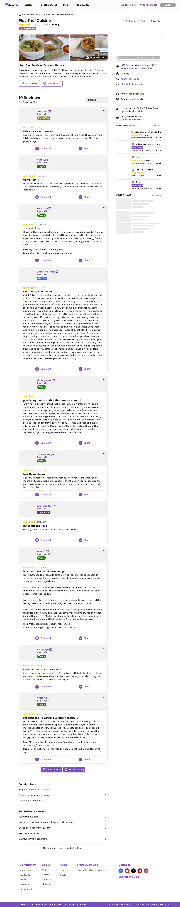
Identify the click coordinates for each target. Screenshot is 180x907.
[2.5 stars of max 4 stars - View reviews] (24, 24)
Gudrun (41, 551)
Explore (29, 4)
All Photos (97, 57)
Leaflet (120, 58)
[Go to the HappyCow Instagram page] (146, 870)
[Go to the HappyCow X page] (133, 870)
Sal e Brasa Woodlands (147, 144)
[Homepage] (12, 5)
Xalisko (139, 157)
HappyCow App (88, 865)
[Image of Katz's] (123, 185)
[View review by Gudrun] (29, 555)
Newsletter (25, 884)
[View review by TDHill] (29, 701)
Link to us (46, 879)
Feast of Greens (144, 169)
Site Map (46, 884)
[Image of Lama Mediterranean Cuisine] (123, 134)
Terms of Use (41, 904)
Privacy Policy (27, 904)
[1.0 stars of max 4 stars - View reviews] (137, 135)
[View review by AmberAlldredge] (29, 275)
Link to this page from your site (34, 827)
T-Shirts (64, 870)
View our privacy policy (31, 800)
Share (131, 21)
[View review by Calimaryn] (29, 653)
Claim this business (28, 816)
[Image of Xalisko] (123, 160)
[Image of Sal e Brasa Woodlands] (123, 147)
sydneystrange (45, 454)
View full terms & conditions (33, 838)
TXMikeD (42, 160)
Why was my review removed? (34, 789)
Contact (46, 874)
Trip (143, 21)
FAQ (44, 870)
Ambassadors (26, 870)
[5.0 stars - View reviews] (137, 173)
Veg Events (25, 875)
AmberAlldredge (46, 271)
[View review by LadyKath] (29, 211)
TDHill (35, 102)
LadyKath (42, 208)
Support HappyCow (77, 904)
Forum (23, 879)
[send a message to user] (50, 111)
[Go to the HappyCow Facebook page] (120, 870)
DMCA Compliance (58, 904)
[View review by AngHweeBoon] (29, 509)
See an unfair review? (30, 833)
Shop (65, 4)
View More (156, 125)
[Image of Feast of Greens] (123, 172)
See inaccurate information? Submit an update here (46, 822)
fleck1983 (42, 111)
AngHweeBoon (45, 505)
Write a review (137, 148)
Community (82, 4)
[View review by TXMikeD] (29, 163)
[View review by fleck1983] (29, 114)
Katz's (138, 182)
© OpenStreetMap (142, 58)
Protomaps (129, 58)
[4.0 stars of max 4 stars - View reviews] (137, 160)
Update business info (132, 111)
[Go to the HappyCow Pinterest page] (139, 870)
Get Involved (26, 889)
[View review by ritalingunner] (29, 383)
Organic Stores (49, 4)
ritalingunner (44, 380)
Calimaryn (43, 649)
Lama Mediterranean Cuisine (150, 131)
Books (63, 875)
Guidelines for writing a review (34, 795)
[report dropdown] (104, 110)
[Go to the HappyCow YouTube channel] (127, 870)
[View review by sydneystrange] (29, 457)
